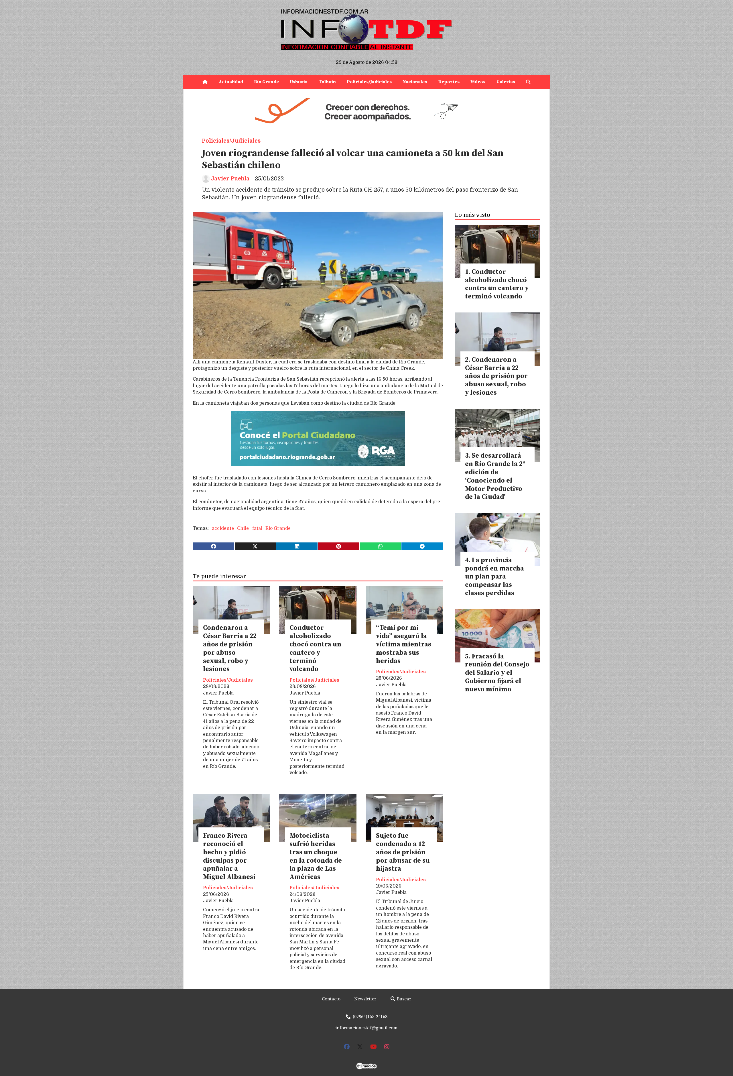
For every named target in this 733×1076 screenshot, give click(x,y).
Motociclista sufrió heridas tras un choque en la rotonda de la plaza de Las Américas (315, 856)
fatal (257, 528)
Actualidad (231, 82)
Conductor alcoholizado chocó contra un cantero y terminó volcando (315, 648)
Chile (243, 528)
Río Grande (266, 82)
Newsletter (365, 999)
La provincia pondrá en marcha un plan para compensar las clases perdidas (494, 576)
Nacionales (415, 82)
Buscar (403, 999)
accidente (223, 528)
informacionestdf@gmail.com (366, 1028)
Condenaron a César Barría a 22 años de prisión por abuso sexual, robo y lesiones (230, 648)
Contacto (331, 999)
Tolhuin (327, 82)
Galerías (505, 82)
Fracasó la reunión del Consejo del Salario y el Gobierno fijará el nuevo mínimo (497, 673)
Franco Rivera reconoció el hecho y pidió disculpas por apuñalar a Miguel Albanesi (229, 856)
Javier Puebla (230, 179)
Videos (477, 82)
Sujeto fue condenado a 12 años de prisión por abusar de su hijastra (403, 852)
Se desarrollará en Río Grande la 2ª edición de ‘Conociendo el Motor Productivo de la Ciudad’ (495, 476)
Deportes (449, 82)
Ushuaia (299, 82)
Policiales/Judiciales (369, 82)
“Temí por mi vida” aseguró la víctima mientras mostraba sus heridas (403, 644)
